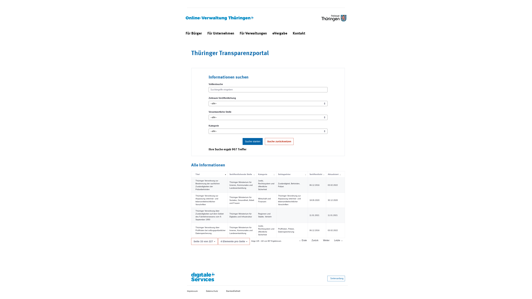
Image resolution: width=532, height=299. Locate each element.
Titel (197, 174)
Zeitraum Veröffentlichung (222, 98)
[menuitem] (194, 33)
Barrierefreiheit (233, 291)
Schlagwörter (284, 174)
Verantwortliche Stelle (220, 112)
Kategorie (214, 126)
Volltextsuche (216, 84)
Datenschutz (212, 291)
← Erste (303, 240)
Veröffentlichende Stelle (240, 174)
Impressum (192, 291)
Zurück (315, 240)
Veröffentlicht (316, 174)
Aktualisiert (333, 174)
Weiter (326, 240)
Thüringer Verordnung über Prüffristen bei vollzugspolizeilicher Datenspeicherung (210, 230)
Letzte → (338, 240)
